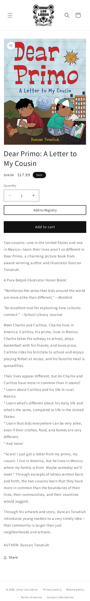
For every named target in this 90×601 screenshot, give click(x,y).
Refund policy (75, 589)
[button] (10, 15)
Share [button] (13, 557)
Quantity (10, 185)
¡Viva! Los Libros (27, 589)
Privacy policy (52, 589)
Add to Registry (45, 210)
